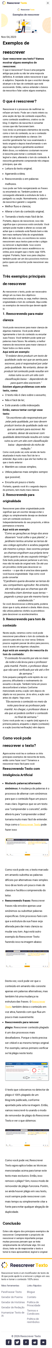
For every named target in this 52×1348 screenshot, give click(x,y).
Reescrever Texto (30, 824)
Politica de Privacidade (33, 1304)
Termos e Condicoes (33, 1312)
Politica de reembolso (33, 1320)
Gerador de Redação (12, 1307)
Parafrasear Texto (11, 1291)
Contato (31, 1297)
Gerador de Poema (12, 1297)
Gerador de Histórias (13, 1302)
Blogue (31, 1291)
